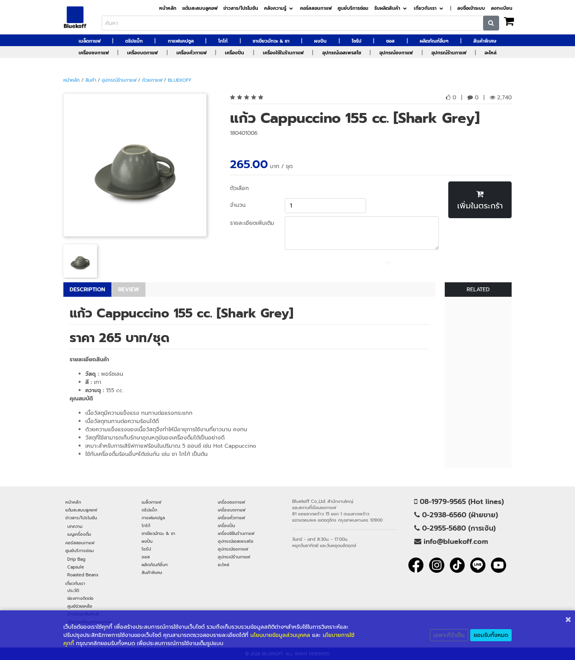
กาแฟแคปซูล (181, 41)
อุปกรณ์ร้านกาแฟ (448, 52)
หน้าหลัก (167, 8)
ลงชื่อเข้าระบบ (471, 8)
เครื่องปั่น (234, 52)
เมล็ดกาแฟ (90, 41)
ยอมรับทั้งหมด (491, 635)
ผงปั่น (320, 41)
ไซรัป (356, 41)
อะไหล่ (490, 52)
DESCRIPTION (87, 289)
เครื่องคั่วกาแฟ (191, 52)
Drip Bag (76, 559)
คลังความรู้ (275, 8)
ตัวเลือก (239, 188)
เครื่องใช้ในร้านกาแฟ (283, 52)
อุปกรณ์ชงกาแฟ (396, 52)
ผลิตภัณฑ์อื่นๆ (434, 41)
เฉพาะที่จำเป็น (449, 635)
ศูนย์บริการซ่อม (353, 8)
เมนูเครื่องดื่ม (79, 534)
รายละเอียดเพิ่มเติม (252, 223)
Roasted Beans (82, 575)
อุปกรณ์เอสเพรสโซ (341, 52)
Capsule (75, 567)
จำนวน (238, 205)
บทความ (75, 526)
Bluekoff (180, 80)
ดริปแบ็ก (134, 41)
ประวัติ (73, 590)
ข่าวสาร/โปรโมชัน (240, 8)
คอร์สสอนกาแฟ (316, 8)
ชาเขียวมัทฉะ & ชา (271, 41)
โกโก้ (223, 41)
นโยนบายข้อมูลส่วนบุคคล (280, 635)
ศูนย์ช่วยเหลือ (79, 606)
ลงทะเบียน (501, 8)
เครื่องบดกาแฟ (142, 52)
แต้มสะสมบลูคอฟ (199, 8)
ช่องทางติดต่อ (80, 598)
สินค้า (90, 80)
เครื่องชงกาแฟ (94, 52)
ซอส (390, 41)
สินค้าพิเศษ (484, 41)
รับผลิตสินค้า (387, 8)
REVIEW (128, 289)
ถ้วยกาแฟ (152, 80)
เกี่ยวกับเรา (425, 8)
